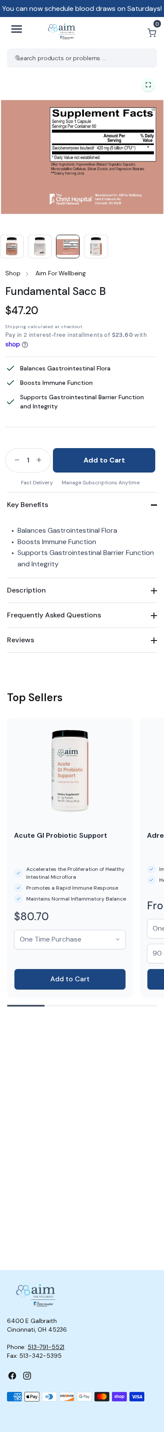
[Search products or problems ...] (18, 58)
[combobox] (82, 58)
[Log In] (131, 32)
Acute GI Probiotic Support (60, 835)
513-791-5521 (46, 1347)
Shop (12, 273)
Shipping (16, 326)
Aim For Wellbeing (60, 273)
